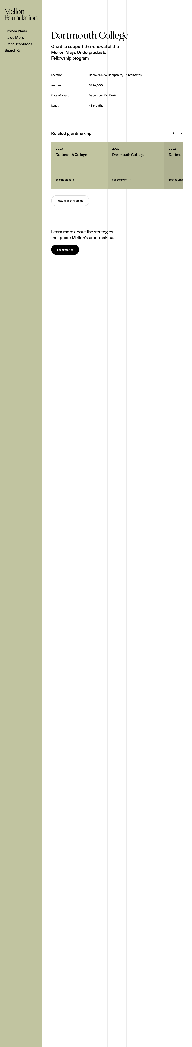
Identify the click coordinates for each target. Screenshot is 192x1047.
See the (63, 180)
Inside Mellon (15, 37)
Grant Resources (18, 43)
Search (10, 50)
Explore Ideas (15, 31)
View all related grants (70, 201)
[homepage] (21, 14)
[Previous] (174, 133)
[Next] (180, 133)
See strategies (65, 250)
